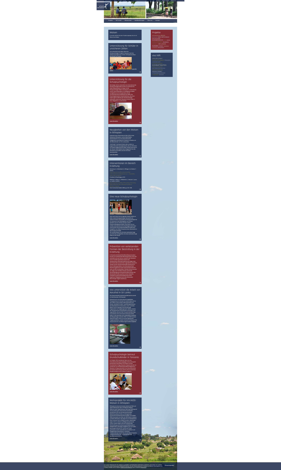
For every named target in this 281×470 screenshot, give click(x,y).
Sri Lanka (162, 44)
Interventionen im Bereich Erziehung (123, 165)
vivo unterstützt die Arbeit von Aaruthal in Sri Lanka (125, 291)
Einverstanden (169, 465)
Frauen (167, 60)
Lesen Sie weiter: (114, 121)
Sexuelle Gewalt (157, 71)
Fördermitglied (165, 0)
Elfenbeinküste (157, 40)
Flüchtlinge (158, 60)
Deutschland (156, 38)
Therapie (155, 74)
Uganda (154, 47)
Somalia (155, 44)
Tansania (166, 46)
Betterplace (173, 0)
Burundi (155, 37)
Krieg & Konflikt (157, 66)
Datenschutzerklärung (126, 467)
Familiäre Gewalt (157, 58)
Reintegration (157, 70)
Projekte (110, 20)
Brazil (163, 35)
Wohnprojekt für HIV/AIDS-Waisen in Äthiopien (123, 402)
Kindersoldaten (157, 63)
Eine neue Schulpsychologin (123, 196)
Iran (165, 40)
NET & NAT (118, 20)
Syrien (161, 46)
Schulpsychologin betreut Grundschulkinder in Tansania (124, 356)
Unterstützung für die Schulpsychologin (120, 81)
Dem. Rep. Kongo (163, 37)
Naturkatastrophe (158, 68)
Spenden (158, 0)
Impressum (143, 467)
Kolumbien (157, 42)
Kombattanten (159, 65)
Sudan (155, 46)
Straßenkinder (158, 73)
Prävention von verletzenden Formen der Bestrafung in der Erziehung (124, 249)
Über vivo (149, 20)
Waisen (161, 74)
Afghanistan (156, 35)
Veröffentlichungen (139, 20)
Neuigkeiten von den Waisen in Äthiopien (124, 131)
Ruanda (166, 42)
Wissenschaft (128, 20)
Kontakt (158, 20)
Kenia (168, 40)
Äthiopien (161, 47)
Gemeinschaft (156, 62)
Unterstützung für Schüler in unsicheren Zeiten (124, 47)
